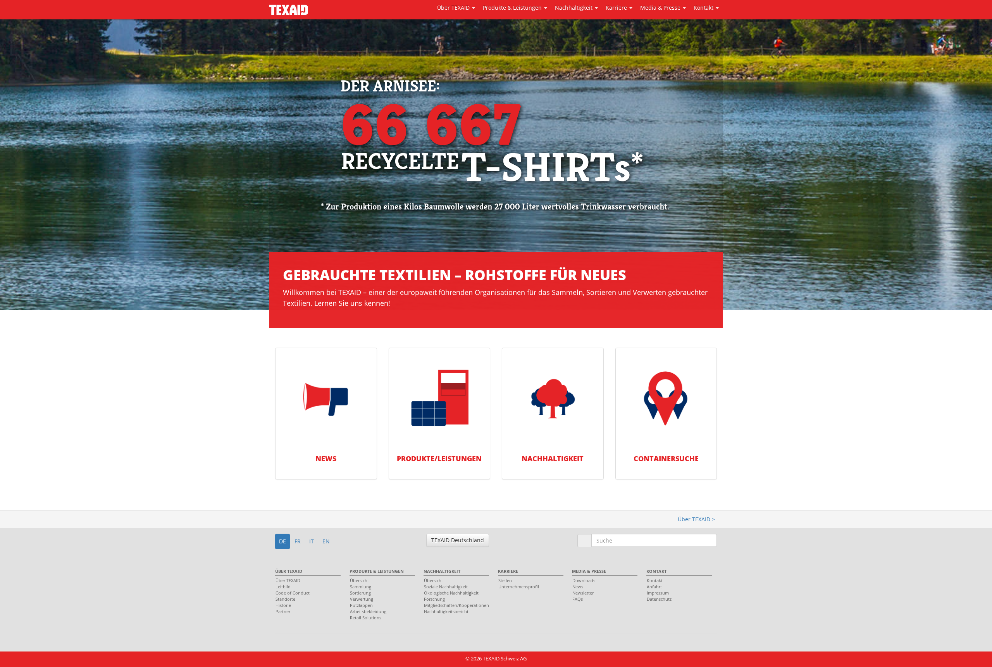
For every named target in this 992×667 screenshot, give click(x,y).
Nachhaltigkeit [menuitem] (442, 571)
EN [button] (326, 541)
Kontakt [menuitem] (656, 571)
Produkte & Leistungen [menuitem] (377, 571)
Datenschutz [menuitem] (659, 599)
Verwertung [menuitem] (361, 599)
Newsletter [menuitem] (583, 593)
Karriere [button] (617, 7)
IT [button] (311, 541)
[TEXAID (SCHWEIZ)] (288, 8)
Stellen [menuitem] (505, 580)
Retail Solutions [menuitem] (365, 617)
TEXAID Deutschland (457, 540)
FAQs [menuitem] (577, 599)
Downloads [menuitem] (583, 580)
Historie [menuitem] (283, 605)
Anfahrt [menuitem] (654, 586)
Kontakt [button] (704, 7)
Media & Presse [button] (661, 7)
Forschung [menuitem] (434, 599)
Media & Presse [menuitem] (589, 571)
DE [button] (282, 541)
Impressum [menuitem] (658, 593)
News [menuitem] (577, 586)
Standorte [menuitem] (285, 599)
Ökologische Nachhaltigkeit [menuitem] (451, 593)
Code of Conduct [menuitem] (293, 593)
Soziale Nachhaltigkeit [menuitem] (446, 586)
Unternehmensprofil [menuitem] (518, 586)
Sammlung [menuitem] (360, 586)
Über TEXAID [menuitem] (288, 571)
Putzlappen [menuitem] (361, 605)
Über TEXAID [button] (454, 7)
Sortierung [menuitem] (360, 593)
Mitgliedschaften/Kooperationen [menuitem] (454, 605)
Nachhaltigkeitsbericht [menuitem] (446, 611)
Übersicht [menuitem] (359, 580)
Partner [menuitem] (283, 611)
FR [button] (297, 541)
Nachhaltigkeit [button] (574, 7)
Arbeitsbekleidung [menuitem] (368, 611)
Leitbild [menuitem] (283, 586)
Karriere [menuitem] (508, 571)
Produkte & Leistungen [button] (513, 7)
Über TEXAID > (696, 519)
